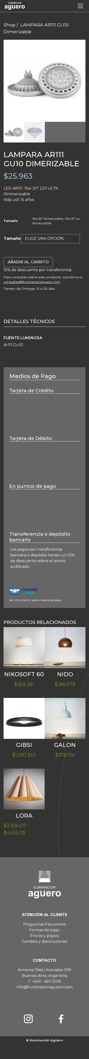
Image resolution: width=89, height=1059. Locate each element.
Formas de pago (44, 930)
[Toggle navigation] (80, 6)
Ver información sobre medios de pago (35, 600)
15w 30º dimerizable (47, 219)
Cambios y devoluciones (44, 941)
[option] (44, 81)
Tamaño (12, 238)
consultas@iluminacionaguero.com (32, 282)
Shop (9, 25)
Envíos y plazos (44, 935)
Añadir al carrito (28, 262)
